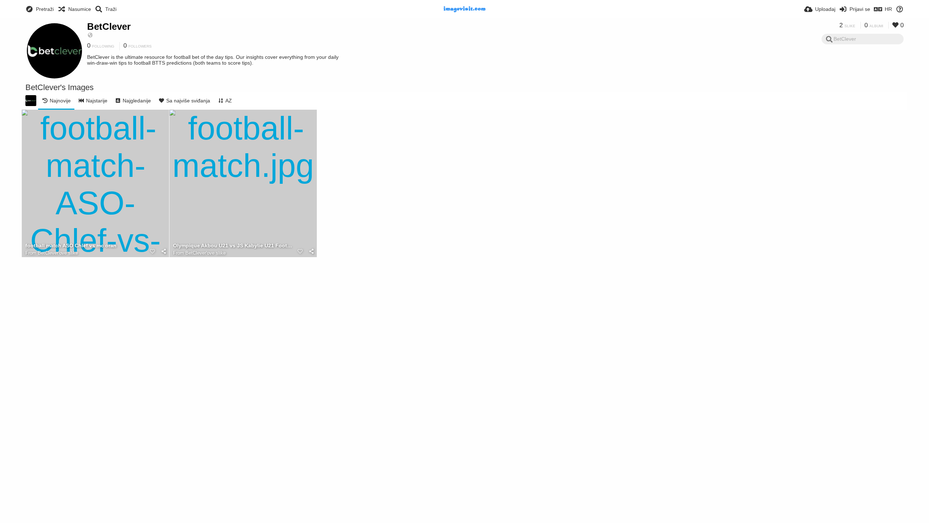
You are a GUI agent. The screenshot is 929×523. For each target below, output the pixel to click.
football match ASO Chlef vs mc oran (70, 245)
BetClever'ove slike (58, 253)
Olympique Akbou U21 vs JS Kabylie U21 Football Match (234, 245)
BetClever (109, 26)
